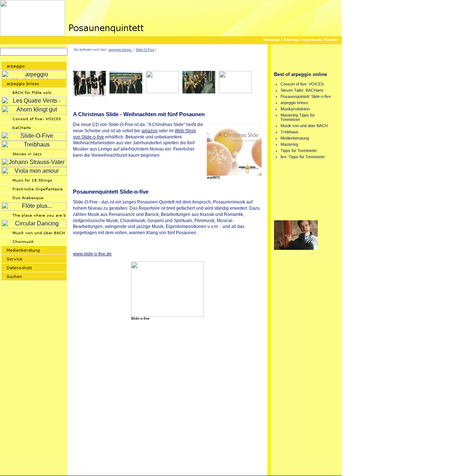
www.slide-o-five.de (92, 253)
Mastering (289, 144)
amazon (150, 130)
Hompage (271, 40)
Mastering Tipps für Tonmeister (298, 117)
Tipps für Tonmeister (299, 150)
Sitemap (290, 40)
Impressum (311, 40)
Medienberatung (295, 138)
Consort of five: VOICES (302, 84)
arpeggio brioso (120, 50)
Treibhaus (289, 132)
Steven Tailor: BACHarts (302, 90)
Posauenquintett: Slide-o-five (306, 96)
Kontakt (331, 40)
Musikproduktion (295, 109)
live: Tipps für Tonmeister (303, 157)
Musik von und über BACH (304, 125)
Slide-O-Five (145, 50)
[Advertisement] (158, 103)
